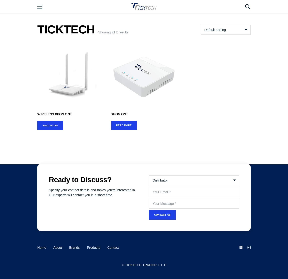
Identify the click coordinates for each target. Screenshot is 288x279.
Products (93, 247)
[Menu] (40, 6)
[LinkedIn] (241, 247)
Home (41, 247)
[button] (247, 6)
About (57, 247)
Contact (113, 247)
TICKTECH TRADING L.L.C (145, 265)
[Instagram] (249, 247)
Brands (74, 247)
